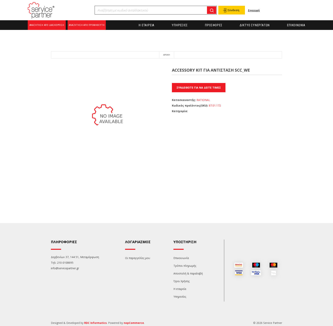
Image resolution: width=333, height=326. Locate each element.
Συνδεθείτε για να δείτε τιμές (199, 87)
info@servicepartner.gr (65, 268)
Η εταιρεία (146, 25)
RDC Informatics (95, 323)
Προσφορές (213, 25)
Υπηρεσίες (180, 25)
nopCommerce (134, 323)
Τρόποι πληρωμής (184, 266)
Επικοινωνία (296, 25)
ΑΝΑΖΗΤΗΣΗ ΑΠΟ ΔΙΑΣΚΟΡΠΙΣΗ (46, 25)
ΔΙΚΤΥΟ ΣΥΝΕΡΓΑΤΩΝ (255, 25)
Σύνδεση (233, 10)
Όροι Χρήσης (181, 281)
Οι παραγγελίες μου (137, 258)
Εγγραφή (254, 10)
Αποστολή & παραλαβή (188, 273)
